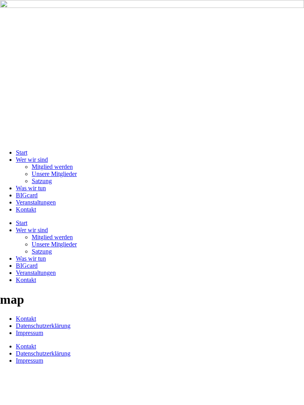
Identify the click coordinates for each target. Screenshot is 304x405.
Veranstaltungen (36, 202)
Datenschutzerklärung (43, 325)
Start (21, 152)
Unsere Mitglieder (54, 173)
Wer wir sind (32, 159)
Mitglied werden (52, 166)
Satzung (42, 181)
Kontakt (26, 209)
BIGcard (27, 195)
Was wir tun (31, 188)
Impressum (29, 332)
